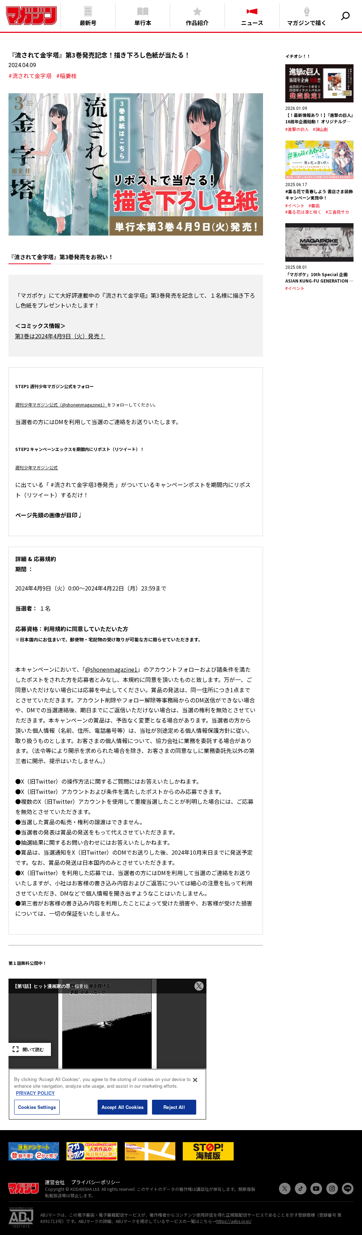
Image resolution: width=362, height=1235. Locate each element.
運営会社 (55, 1182)
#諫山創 (320, 129)
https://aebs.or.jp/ (234, 1221)
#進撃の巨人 (297, 129)
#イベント (295, 205)
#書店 (314, 205)
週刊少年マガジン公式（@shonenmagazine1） (61, 405)
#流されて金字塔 (30, 75)
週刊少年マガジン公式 (36, 467)
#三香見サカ (337, 212)
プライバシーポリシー (96, 1182)
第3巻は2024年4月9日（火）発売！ (60, 336)
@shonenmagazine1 (111, 669)
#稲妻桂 (66, 75)
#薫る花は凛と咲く (303, 212)
